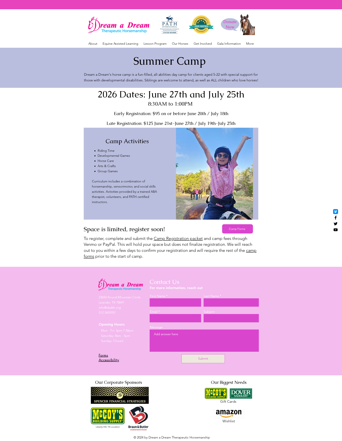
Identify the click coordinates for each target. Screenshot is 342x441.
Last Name (211, 296)
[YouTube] (335, 229)
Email (153, 311)
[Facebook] (335, 217)
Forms (103, 355)
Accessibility (109, 360)
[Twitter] (335, 223)
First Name (157, 296)
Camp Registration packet (178, 238)
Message (156, 327)
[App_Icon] (335, 211)
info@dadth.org (110, 308)
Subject (209, 311)
